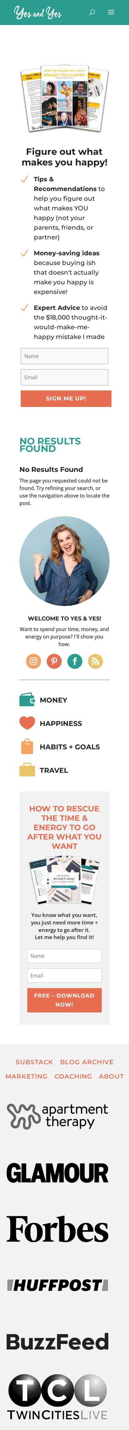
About (111, 1076)
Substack (34, 1062)
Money (53, 700)
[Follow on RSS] (95, 661)
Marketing (26, 1076)
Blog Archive (87, 1062)
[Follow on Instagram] (33, 661)
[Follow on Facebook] (74, 661)
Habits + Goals (70, 747)
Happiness (61, 723)
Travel (54, 770)
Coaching (73, 1076)
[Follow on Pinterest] (54, 661)
